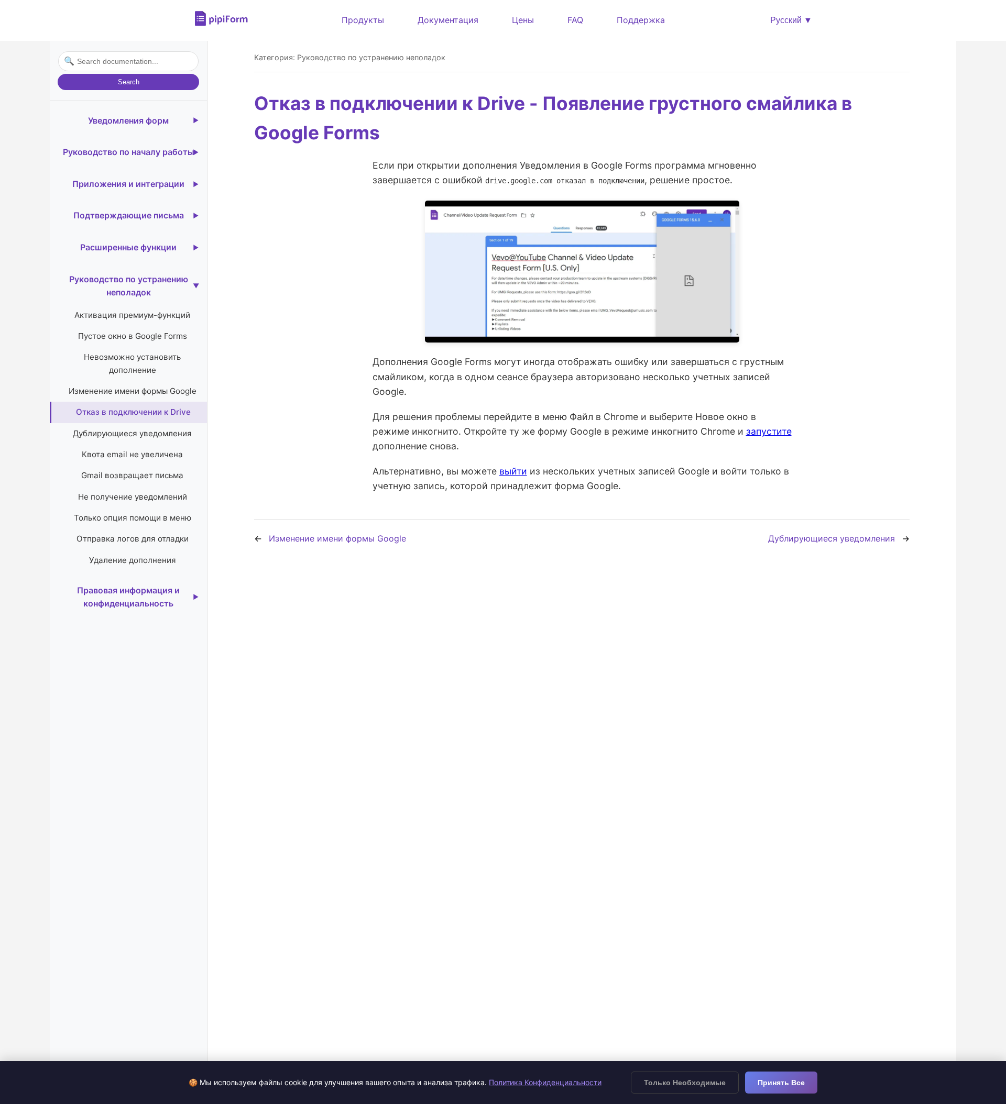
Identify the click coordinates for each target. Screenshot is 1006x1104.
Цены (523, 20)
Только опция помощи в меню (132, 518)
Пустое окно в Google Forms (132, 336)
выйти (513, 471)
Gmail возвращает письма (132, 475)
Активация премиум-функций (132, 315)
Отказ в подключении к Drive (133, 412)
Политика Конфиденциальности (545, 1082)
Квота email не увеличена (132, 454)
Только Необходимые (685, 1082)
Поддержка (641, 20)
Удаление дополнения (132, 560)
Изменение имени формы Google (132, 391)
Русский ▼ (791, 20)
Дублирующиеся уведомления (132, 433)
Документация (448, 20)
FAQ (575, 20)
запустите (769, 431)
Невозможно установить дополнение (132, 363)
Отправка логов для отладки (132, 539)
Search (128, 82)
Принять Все (781, 1082)
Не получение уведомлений (132, 497)
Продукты (363, 20)
